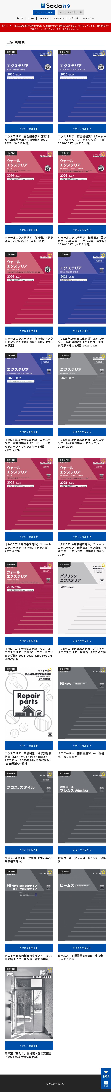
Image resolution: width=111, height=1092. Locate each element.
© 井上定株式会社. (55, 1083)
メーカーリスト (42, 12)
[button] (81, 13)
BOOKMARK (106, 1076)
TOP (106, 1086)
